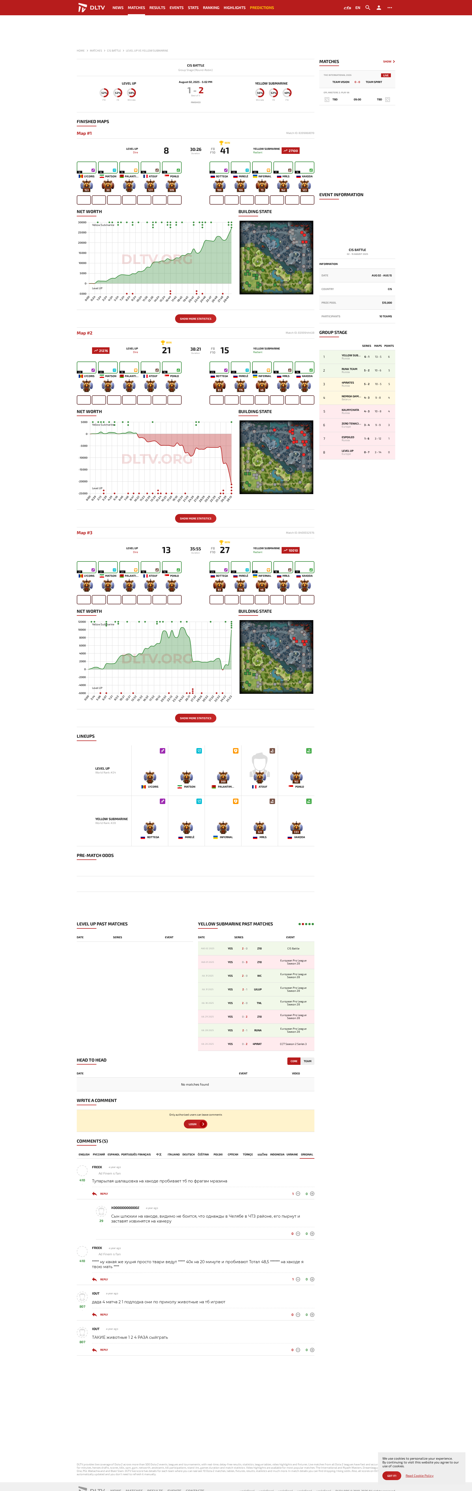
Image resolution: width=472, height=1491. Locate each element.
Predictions (262, 7)
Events (177, 7)
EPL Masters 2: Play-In (336, 92)
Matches (136, 7)
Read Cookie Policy (419, 1475)
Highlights (235, 7)
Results (157, 7)
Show (387, 61)
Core (294, 1061)
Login (192, 1124)
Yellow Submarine (271, 83)
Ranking (211, 7)
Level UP (129, 83)
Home (81, 50)
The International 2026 (338, 75)
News (118, 7)
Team (307, 1061)
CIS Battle (195, 65)
